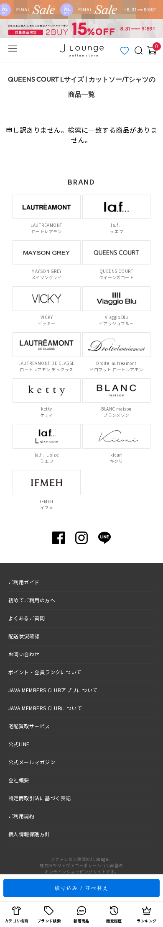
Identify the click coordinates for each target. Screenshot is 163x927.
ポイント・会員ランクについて (45, 671)
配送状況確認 (24, 635)
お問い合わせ (24, 653)
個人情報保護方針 (29, 833)
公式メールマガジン (31, 761)
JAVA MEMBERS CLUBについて (45, 707)
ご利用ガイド (24, 581)
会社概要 (18, 779)
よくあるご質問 (26, 617)
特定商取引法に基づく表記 (39, 797)
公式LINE (19, 743)
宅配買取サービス (29, 725)
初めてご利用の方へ (31, 599)
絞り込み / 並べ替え (82, 888)
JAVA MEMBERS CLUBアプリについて (53, 689)
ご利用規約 (21, 815)
